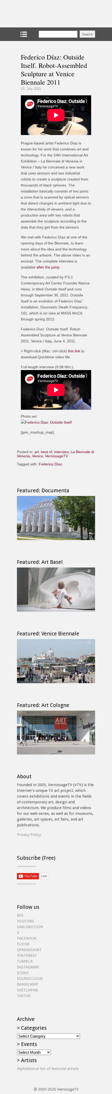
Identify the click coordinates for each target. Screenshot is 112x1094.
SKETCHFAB (27, 990)
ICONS (23, 972)
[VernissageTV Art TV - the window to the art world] (43, 13)
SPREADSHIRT (29, 949)
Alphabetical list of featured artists (48, 1068)
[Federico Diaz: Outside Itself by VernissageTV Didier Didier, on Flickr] (46, 422)
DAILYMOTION (30, 927)
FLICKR (23, 944)
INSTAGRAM (28, 967)
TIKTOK (23, 995)
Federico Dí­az (50, 464)
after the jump (47, 267)
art (36, 452)
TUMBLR (25, 961)
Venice (37, 456)
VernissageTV (56, 456)
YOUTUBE (25, 921)
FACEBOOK (26, 938)
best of (46, 452)
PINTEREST (27, 955)
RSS (20, 915)
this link (74, 351)
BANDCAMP (27, 984)
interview (61, 452)
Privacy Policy (29, 834)
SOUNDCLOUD (30, 978)
